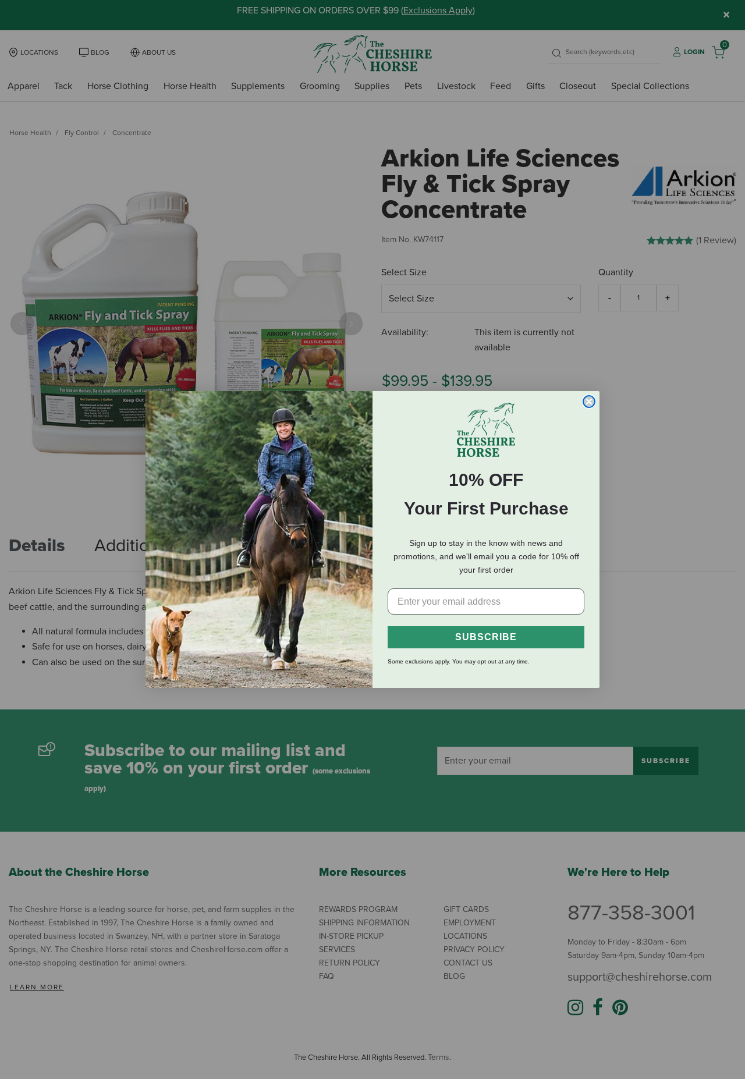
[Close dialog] (589, 401)
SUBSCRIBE (486, 637)
